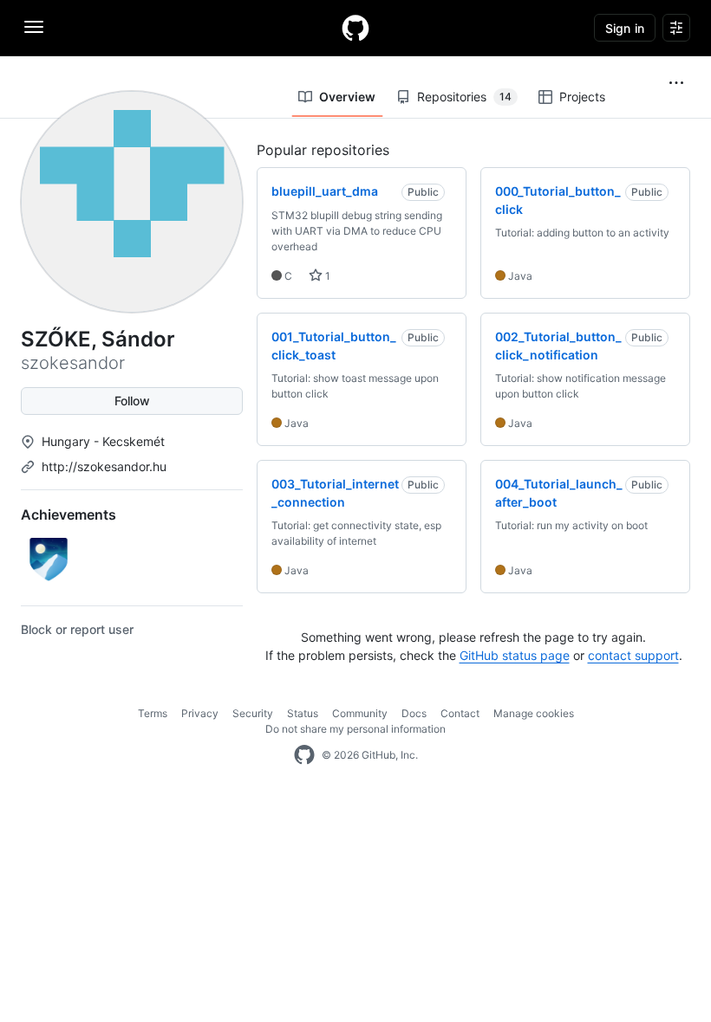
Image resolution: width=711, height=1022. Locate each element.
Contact (459, 713)
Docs (414, 713)
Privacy (200, 713)
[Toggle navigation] (34, 27)
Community (360, 713)
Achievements (68, 514)
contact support (633, 655)
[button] (676, 83)
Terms (152, 713)
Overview (347, 96)
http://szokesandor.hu (104, 466)
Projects (582, 96)
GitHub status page (515, 655)
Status (302, 713)
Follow (132, 400)
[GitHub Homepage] (304, 755)
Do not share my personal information (355, 728)
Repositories (464, 96)
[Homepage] (355, 28)
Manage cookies (533, 713)
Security (252, 713)
